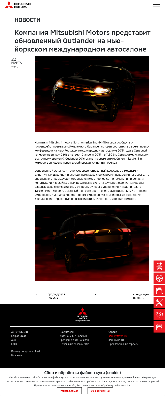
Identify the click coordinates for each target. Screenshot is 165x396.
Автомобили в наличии (73, 335)
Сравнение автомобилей (74, 339)
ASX (13, 339)
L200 (14, 343)
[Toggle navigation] (156, 5)
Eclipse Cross (18, 335)
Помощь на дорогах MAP (74, 343)
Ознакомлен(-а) (100, 390)
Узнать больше (69, 390)
